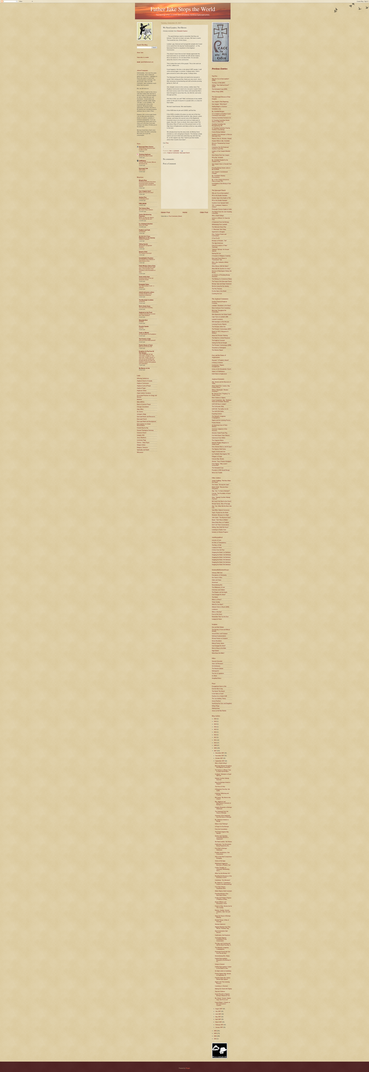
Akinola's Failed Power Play (219, 433)
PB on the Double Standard (219, 195)
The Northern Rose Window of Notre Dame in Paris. (147, 260)
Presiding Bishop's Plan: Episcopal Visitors (222, 894)
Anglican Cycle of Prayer (144, 386)
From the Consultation (221, 829)
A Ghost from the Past (218, 550)
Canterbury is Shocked (221, 986)
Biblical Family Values (218, 643)
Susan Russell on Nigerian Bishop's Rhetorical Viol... (223, 994)
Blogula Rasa (143, 180)
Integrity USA (140, 435)
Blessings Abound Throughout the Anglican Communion (223, 766)
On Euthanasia (216, 666)
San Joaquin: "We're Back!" (219, 104)
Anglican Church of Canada (144, 381)
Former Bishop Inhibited (218, 132)
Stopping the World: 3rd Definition (221, 557)
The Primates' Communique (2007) (221, 329)
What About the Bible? (218, 653)
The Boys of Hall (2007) (218, 82)
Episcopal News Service (146, 146)
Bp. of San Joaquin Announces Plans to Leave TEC (220, 180)
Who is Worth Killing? (218, 215)
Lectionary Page (141, 440)
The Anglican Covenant (218, 340)
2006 (215, 1031)
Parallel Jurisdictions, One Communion (222, 853)
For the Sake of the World (219, 291)
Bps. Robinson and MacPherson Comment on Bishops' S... (223, 803)
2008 (215, 748)
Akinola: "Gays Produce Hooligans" (222, 461)
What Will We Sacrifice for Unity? (221, 268)
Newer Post (165, 212)
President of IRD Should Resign (221, 470)
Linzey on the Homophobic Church (221, 369)
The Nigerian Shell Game (219, 449)
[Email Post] (181, 151)
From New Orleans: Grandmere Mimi (220, 887)
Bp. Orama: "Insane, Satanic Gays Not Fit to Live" (223, 998)
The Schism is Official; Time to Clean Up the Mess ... (223, 770)
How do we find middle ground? (147, 340)
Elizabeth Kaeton (182, 31)
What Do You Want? (217, 604)
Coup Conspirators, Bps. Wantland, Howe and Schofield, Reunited (221, 400)
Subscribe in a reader (143, 57)
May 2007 (218, 1016)
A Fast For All (215, 238)
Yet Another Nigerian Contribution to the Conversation (221, 939)
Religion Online (141, 445)
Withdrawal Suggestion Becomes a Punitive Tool (222, 864)
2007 (215, 750)
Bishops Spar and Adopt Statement (221, 284)
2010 (215, 742)
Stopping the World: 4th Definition (221, 559)
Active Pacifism (216, 701)
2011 (215, 740)
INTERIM (141, 321)
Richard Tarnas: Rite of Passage (221, 503)
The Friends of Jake (145, 339)
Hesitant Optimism (220, 924)
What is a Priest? (216, 599)
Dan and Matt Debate (218, 627)
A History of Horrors (217, 362)
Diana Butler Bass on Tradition (220, 522)
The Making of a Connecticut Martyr (222, 279)
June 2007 (218, 1014)
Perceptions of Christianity (219, 575)
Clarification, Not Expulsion (222, 935)
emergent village (141, 414)
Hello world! (142, 170)
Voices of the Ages (220, 861)
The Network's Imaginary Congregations (219, 417)
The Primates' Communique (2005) (221, 345)
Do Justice (140, 411)
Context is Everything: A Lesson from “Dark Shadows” (147, 314)
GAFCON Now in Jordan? (219, 404)
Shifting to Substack (144, 239)
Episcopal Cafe (143, 168)
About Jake (140, 52)
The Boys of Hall (216, 545)
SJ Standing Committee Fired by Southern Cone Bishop (221, 128)
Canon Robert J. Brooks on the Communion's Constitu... (222, 1004)
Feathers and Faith (144, 230)
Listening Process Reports (219, 324)
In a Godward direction (146, 224)
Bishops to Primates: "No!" (219, 240)
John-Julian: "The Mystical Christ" (221, 517)
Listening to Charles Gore (219, 529)
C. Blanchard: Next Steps (219, 229)
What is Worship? (217, 612)
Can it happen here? (145, 191)
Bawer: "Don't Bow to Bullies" (220, 520)
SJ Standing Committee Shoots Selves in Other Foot (220, 121)
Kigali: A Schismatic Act (218, 451)
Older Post (204, 212)
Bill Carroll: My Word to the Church (221, 501)
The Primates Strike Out (218, 326)
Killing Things (215, 706)
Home (185, 212)
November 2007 (219, 755)
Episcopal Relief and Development (146, 421)
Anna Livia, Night (143, 225)
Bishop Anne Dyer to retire (146, 156)
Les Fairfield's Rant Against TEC (221, 454)
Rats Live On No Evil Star (145, 346)
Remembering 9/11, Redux (222, 956)
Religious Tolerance (142, 447)
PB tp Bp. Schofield (217, 157)
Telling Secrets (143, 244)
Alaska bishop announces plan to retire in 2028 (147, 149)
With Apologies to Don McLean (220, 321)
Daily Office (140, 409)
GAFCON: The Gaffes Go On (220, 409)
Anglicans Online (141, 390)
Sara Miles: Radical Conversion (220, 510)
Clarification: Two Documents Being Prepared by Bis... (223, 845)
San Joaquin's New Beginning (220, 101)
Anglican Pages (141, 388)
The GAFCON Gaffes (218, 411)
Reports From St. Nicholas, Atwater (222, 138)
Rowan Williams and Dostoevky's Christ (221, 902)
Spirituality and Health (143, 450)
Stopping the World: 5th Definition (221, 562)
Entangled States (144, 284)
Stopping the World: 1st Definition (221, 552)
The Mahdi (215, 597)
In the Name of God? (218, 693)
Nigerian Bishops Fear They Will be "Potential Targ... (222, 927)
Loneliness (215, 609)
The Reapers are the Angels (219, 592)
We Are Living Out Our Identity (220, 286)
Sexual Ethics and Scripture (219, 633)
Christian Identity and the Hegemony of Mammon (145, 294)
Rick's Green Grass (144, 306)
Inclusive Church (141, 432)
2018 (215, 724)
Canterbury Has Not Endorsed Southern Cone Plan (220, 148)
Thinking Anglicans (145, 154)
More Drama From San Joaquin (220, 155)
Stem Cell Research (217, 663)
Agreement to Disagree (218, 232)
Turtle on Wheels (144, 332)
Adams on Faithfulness (218, 371)
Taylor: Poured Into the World (220, 512)
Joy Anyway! (142, 231)
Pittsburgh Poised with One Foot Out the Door (222, 952)
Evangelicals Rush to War (219, 686)
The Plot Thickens (217, 288)
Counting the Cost (217, 293)
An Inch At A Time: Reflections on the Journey (147, 237)
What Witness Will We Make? (220, 266)
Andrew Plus (143, 197)
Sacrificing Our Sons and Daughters (222, 703)
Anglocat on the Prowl (145, 312)
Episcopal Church (185, 153)
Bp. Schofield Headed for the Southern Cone (220, 160)
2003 (215, 1038)
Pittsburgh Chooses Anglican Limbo (222, 209)
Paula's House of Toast (146, 345)
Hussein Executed (217, 661)
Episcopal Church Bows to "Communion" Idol (219, 259)
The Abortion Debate (217, 668)
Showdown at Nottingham (219, 347)
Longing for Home (217, 547)
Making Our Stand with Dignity (223, 988)
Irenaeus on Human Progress (220, 532)
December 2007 (219, 753)
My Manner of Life (144, 368)
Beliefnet (139, 399)
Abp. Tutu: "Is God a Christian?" (221, 491)
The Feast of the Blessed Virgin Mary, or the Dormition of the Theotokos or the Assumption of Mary (147, 270)
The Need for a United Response (221, 338)
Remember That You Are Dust (220, 616)
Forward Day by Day (142, 428)
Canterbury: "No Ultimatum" (222, 880)
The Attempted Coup (217, 467)
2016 (215, 727)
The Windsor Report (217, 350)
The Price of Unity (220, 786)
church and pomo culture (146, 292)
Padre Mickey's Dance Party (147, 266)
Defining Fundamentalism (219, 636)
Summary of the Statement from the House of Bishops (223, 816)
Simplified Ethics (216, 678)
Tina (167, 143)
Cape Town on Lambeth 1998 (220, 317)
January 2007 (219, 1027)
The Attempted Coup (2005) (219, 89)
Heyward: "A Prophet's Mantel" (220, 360)
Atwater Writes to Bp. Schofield (220, 141)
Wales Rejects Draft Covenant (223, 891)
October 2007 (219, 758)
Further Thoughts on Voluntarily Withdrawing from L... (222, 869)
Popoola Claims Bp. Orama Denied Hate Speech (222, 978)
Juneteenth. (142, 301)
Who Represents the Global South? (221, 314)
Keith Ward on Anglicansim (219, 374)
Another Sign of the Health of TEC (221, 198)
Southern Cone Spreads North (220, 203)
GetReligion (142, 160)
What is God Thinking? (221, 824)
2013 (215, 735)
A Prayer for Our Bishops (222, 826)
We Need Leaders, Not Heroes (223, 841)
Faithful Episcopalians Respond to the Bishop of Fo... (223, 960)
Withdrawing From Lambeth (219, 224)
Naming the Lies (216, 253)
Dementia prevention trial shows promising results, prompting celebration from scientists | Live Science (147, 184)
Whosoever (140, 452)
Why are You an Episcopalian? (220, 193)
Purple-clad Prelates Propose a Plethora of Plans (223, 898)
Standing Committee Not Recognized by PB (219, 124)
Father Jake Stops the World (182, 9)
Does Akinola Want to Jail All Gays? (222, 446)
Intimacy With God (217, 572)
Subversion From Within (218, 438)
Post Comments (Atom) (175, 216)
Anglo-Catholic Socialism (144, 393)
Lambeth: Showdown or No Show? (221, 305)
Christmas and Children (218, 590)
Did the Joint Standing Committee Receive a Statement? (221, 837)
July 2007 (218, 1011)
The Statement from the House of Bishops (221, 812)
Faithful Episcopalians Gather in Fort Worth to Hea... (223, 967)
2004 (215, 1036)
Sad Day (141, 328)
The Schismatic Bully (218, 406)
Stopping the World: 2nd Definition (221, 555)
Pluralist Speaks (144, 326)
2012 (215, 737)
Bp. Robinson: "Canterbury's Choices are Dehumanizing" (223, 883)
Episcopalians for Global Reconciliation (143, 424)
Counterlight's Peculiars (146, 258)
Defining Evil (215, 671)
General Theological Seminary (145, 430)
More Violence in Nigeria (218, 397)
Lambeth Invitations (217, 319)
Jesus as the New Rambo (219, 710)
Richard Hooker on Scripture (220, 638)
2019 (215, 721)
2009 (215, 745)
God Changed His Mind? (218, 594)
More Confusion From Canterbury (221, 308)
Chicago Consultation (143, 406)
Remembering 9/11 (217, 585)
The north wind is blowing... (146, 307)
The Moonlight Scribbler (146, 300)
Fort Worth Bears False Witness (221, 435)
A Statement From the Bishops (220, 222)
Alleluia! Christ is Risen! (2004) (220, 607)
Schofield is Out (216, 109)
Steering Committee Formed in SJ (221, 118)
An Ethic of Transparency (219, 542)
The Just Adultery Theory (219, 698)
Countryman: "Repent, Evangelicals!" (218, 365)
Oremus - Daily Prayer (143, 442)
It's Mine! (214, 676)
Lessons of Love (216, 540)
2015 (215, 729)
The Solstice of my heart (145, 253)
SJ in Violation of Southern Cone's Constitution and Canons (221, 114)
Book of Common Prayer (144, 404)
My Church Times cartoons (146, 209)
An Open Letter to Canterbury (223, 971)
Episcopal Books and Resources (146, 416)
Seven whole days (144, 276)
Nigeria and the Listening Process (221, 420)
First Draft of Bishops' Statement (221, 849)
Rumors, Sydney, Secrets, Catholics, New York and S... (222, 912)
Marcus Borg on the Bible (219, 648)
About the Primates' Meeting (220, 335)
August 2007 (219, 1008)
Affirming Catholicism (143, 378)
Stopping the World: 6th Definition (221, 564)
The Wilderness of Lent (218, 587)
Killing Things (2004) (217, 91)
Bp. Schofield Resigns (218, 111)
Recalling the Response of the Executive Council (223, 876)
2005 (215, 1033)
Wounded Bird (143, 320)
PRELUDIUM (142, 203)
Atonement (215, 582)
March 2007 (218, 1022)
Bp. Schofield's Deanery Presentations (218, 176)
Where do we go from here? (146, 192)
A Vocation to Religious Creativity (221, 256)
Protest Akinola (216, 422)
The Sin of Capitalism (218, 673)
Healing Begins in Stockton (219, 106)
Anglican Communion (173, 153)
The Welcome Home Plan (219, 227)
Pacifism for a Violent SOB (219, 696)
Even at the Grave (217, 614)
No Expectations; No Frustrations (147, 334)
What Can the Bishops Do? (222, 873)
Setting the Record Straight (219, 343)
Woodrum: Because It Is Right (220, 515)
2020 (215, 719)
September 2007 (220, 761)
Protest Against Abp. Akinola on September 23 (223, 974)
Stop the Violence (220, 991)
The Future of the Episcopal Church (222, 281)
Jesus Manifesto (141, 437)
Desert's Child (143, 252)
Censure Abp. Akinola (218, 459)
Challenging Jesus (144, 199)
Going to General (219, 964)
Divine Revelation (217, 641)
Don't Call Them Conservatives (220, 525)
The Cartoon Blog (144, 208)
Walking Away (216, 708)
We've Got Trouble (217, 472)
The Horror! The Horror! (218, 691)
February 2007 (219, 1024)
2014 (215, 732)
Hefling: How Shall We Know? (220, 527)
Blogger (188, 1068)
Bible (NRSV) (140, 402)
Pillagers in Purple (217, 456)
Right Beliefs (215, 650)
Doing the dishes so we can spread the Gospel (146, 279)
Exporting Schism (217, 414)
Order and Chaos (216, 580)
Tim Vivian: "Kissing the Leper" (220, 484)
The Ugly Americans (217, 243)
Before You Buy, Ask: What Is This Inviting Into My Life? (146, 218)
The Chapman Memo (218, 440)
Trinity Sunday (216, 602)
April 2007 (218, 1019)
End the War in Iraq (217, 688)
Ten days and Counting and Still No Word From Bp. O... (223, 944)
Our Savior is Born (217, 577)
